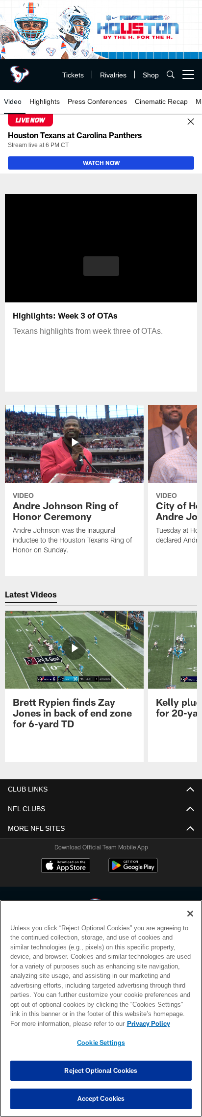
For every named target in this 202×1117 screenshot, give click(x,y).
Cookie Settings (101, 1042)
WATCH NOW (101, 162)
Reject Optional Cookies (100, 1070)
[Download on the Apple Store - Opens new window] (66, 866)
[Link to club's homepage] (19, 70)
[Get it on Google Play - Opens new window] (133, 870)
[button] (101, 272)
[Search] (171, 74)
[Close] (190, 122)
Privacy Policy (64, 1023)
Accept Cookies (101, 1098)
